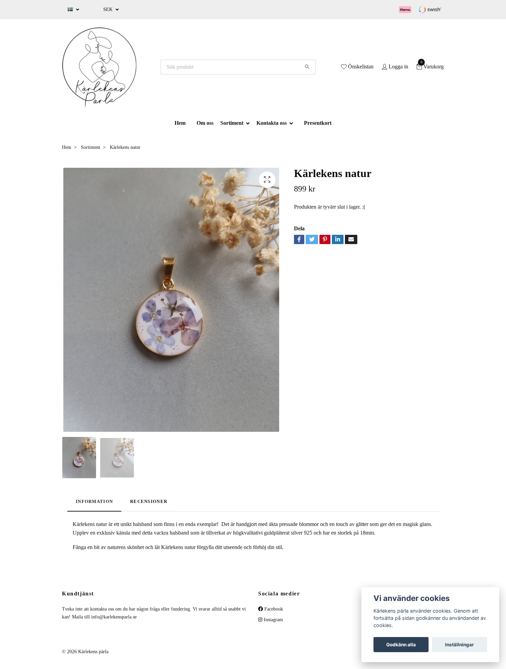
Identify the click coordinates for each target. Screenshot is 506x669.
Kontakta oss (271, 123)
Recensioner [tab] (148, 501)
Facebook (273, 609)
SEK (108, 9)
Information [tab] (94, 501)
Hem (180, 123)
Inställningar (459, 644)
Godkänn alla (401, 644)
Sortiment (231, 123)
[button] (250, 123)
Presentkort (317, 123)
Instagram (272, 619)
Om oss (205, 123)
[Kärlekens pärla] (99, 67)
